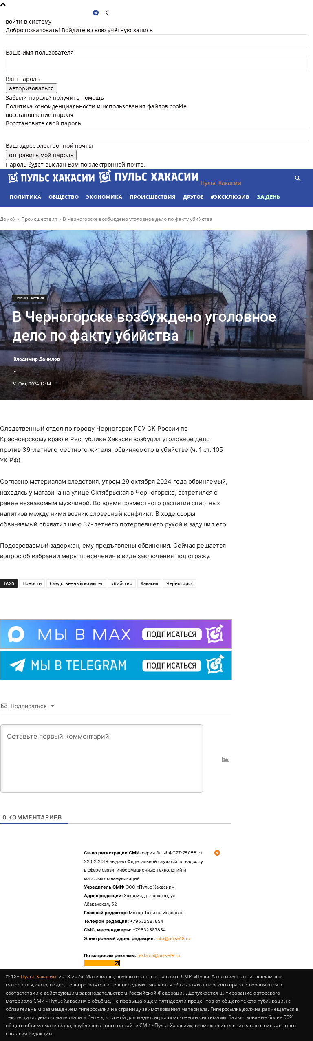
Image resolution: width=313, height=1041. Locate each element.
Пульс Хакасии (38, 976)
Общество (63, 196)
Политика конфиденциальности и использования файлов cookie (96, 106)
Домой (8, 219)
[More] (110, 599)
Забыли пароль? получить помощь (55, 97)
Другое (193, 196)
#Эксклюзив (230, 196)
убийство (121, 583)
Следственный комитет (76, 583)
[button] (297, 179)
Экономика (104, 196)
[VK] (91, 599)
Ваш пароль (23, 79)
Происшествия (153, 196)
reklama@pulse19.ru (158, 955)
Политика (25, 196)
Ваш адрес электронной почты (49, 146)
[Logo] (52, 183)
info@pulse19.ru (173, 938)
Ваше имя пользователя (40, 52)
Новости (32, 583)
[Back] (107, 13)
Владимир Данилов (36, 359)
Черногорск (179, 583)
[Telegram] (96, 13)
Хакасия (149, 583)
